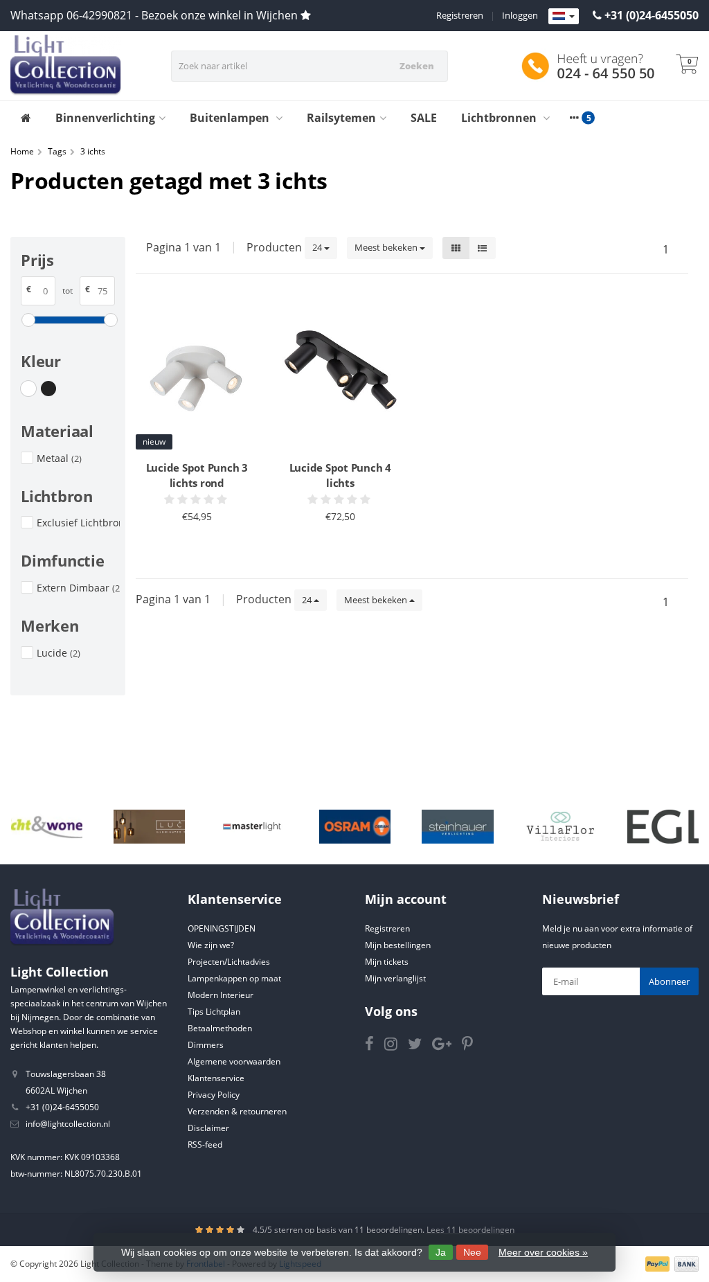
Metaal (59, 458)
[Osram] (355, 827)
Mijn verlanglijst (395, 978)
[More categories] (574, 117)
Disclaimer (208, 1128)
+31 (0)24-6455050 (651, 15)
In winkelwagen (191, 542)
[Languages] (563, 16)
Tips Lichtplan (214, 1011)
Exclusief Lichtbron (78, 522)
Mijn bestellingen (398, 945)
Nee (472, 1252)
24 (318, 247)
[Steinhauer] (457, 827)
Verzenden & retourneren (237, 1111)
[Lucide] (149, 827)
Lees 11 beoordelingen (470, 1230)
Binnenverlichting (105, 117)
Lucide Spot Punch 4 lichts (340, 475)
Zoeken (417, 66)
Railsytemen (341, 117)
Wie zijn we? (211, 945)
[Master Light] (251, 827)
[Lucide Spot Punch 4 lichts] (340, 375)
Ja (441, 1252)
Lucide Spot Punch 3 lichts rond (197, 475)
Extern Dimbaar (78, 587)
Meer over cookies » (543, 1252)
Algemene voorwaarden (234, 1061)
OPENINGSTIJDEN (221, 928)
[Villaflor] (560, 827)
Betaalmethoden (220, 1028)
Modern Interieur (220, 995)
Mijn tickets (387, 962)
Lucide (58, 652)
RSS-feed (205, 1144)
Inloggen (520, 15)
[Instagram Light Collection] (396, 1046)
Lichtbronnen (500, 117)
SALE (424, 117)
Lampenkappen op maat (234, 978)
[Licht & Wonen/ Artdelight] (46, 827)
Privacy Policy (214, 1095)
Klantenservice (216, 1078)
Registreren (459, 15)
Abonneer (669, 981)
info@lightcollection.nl (68, 1124)
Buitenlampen (231, 117)
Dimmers (206, 1045)
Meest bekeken (387, 247)
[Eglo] (663, 827)
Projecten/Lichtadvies (229, 962)
